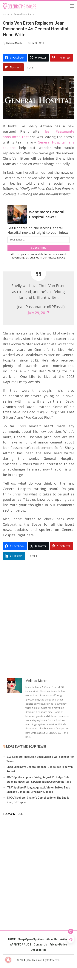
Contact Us (40, 944)
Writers (64, 939)
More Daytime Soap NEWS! (26, 746)
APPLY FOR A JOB (20, 944)
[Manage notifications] (8, 960)
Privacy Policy (58, 944)
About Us (51, 939)
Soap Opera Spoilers (31, 939)
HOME (12, 939)
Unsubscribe (38, 949)
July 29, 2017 (38, 312)
